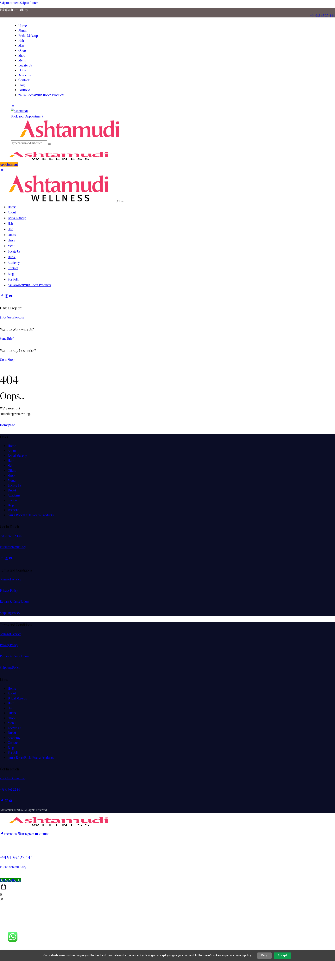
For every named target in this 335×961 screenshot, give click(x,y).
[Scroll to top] (2, 873)
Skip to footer (29, 3)
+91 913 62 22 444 (322, 15)
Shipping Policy (10, 613)
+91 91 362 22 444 (16, 857)
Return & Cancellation (14, 601)
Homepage (7, 425)
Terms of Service (10, 579)
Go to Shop (7, 359)
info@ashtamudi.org (13, 547)
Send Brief (7, 338)
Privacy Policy (9, 590)
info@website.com (12, 317)
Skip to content (10, 3)
